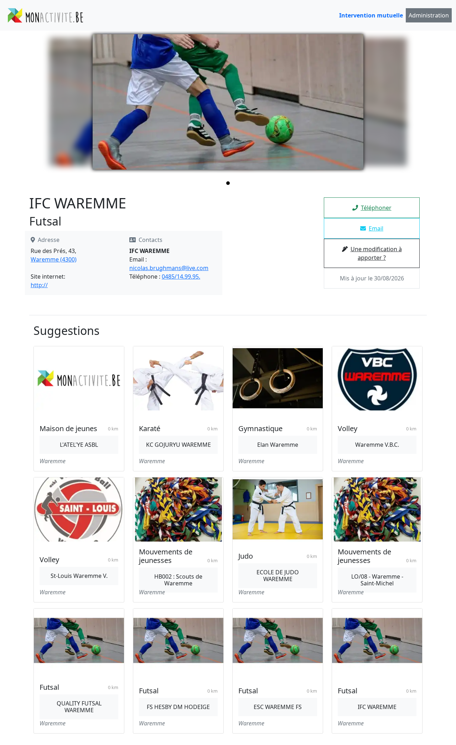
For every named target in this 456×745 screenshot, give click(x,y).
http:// (39, 285)
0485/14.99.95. (181, 276)
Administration (429, 15)
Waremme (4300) (54, 259)
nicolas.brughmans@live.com (168, 268)
